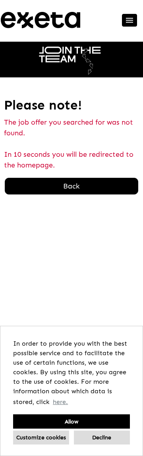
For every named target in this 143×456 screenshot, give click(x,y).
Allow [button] (71, 421)
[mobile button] (129, 20)
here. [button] (60, 402)
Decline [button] (101, 437)
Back (71, 186)
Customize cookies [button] (41, 437)
